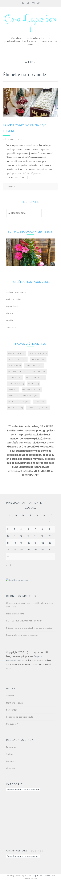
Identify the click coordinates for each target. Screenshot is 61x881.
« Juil (8, 565)
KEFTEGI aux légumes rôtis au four (23, 621)
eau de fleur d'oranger (27, 371)
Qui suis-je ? (12, 724)
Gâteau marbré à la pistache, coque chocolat (29, 628)
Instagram (11, 761)
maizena (16, 384)
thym (39, 402)
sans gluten (19, 402)
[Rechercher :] (24, 213)
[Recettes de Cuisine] (17, 580)
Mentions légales (14, 703)
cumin (14, 365)
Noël (19, 139)
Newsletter (11, 710)
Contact (10, 695)
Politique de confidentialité (19, 717)
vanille (15, 408)
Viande (9, 313)
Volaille (9, 320)
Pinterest (10, 768)
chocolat (17, 359)
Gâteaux (9, 139)
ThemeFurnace (30, 879)
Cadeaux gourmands (16, 292)
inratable (35, 377)
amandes (16, 353)
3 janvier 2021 (11, 186)
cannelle (38, 353)
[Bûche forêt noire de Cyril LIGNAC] (30, 116)
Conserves (11, 327)
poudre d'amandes (23, 395)
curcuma (34, 365)
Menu (32, 62)
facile (15, 377)
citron (38, 359)
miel (33, 384)
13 (28, 536)
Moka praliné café (15, 614)
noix (13, 389)
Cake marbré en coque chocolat (22, 635)
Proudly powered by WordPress (20, 876)
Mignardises (12, 306)
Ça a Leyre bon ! (30, 24)
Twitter (9, 754)
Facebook (11, 747)
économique (38, 408)
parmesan (31, 389)
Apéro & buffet (13, 299)
